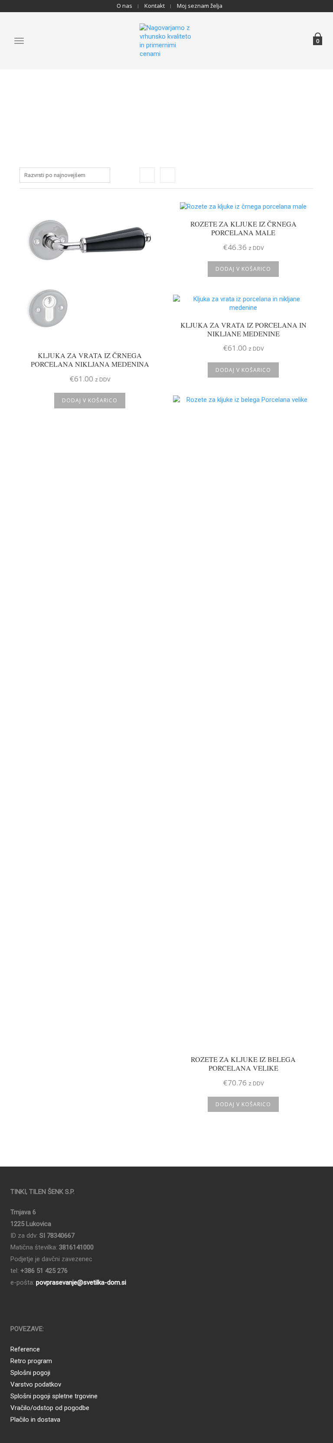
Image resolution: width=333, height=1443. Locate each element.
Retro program (31, 1361)
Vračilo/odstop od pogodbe (49, 1408)
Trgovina (164, 97)
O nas (124, 6)
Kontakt (154, 6)
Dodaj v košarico (90, 400)
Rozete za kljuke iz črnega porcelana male (243, 228)
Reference (25, 1349)
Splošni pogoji (30, 1373)
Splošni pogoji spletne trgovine (54, 1396)
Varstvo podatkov (35, 1384)
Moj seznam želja (199, 6)
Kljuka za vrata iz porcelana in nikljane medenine (243, 329)
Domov (139, 97)
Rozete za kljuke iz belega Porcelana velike (243, 1063)
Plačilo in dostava (35, 1419)
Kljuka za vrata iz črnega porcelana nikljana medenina (90, 359)
